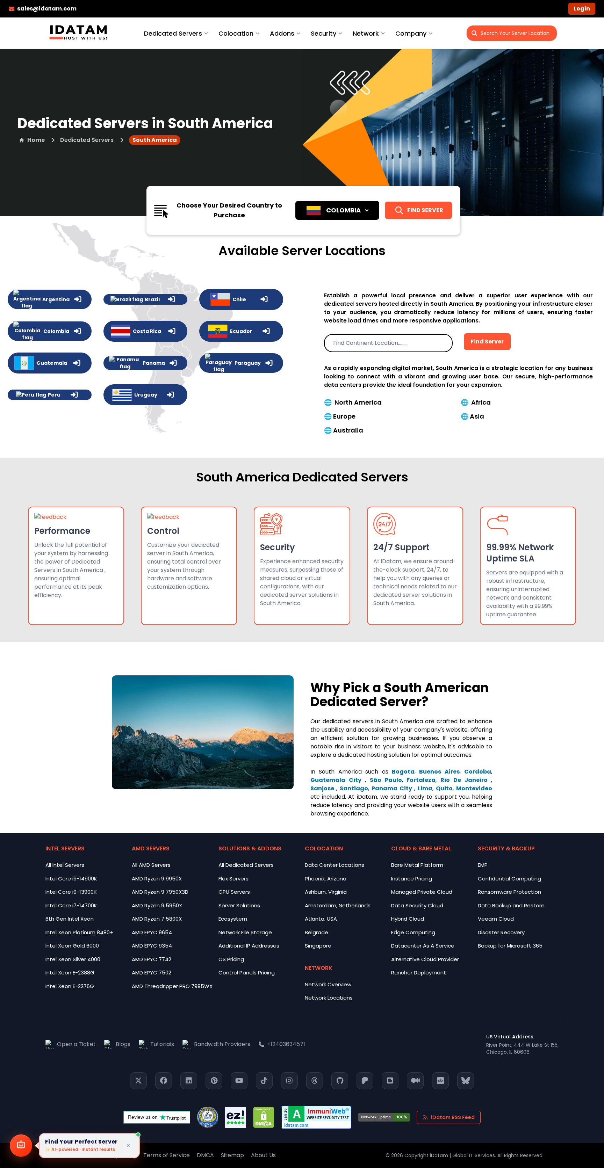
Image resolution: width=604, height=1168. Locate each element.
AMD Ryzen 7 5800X (157, 918)
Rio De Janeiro (465, 780)
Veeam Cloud (496, 918)
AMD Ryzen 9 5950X (157, 905)
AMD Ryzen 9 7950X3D (160, 891)
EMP (483, 865)
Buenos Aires (439, 772)
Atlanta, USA (321, 918)
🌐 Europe (339, 416)
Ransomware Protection (509, 891)
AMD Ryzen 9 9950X (157, 878)
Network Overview (328, 984)
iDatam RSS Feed (453, 1117)
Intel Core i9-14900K (71, 878)
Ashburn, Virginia (326, 891)
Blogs (123, 1044)
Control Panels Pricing (246, 972)
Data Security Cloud (417, 905)
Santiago (354, 788)
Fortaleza (421, 780)
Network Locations (329, 997)
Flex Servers (233, 878)
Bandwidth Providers (222, 1044)
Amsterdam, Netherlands (338, 905)
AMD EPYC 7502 (151, 972)
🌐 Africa (476, 402)
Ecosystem (232, 918)
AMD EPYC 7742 (151, 959)
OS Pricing (231, 959)
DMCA (205, 1155)
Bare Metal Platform (417, 865)
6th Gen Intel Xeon (69, 918)
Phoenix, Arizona (325, 878)
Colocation (235, 33)
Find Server (487, 342)
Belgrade (316, 932)
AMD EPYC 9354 (152, 945)
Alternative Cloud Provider (425, 959)
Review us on (143, 1117)
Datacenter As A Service (422, 945)
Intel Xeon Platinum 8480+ (79, 932)
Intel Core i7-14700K (71, 905)
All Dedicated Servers (246, 865)
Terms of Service (166, 1155)
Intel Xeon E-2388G (69, 972)
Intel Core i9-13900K (71, 891)
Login (582, 9)
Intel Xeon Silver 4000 (72, 959)
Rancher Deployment (418, 972)
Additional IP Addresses (248, 945)
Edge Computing (413, 932)
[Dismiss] (128, 1145)
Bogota (403, 772)
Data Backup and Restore (511, 905)
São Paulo (386, 780)
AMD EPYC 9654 (152, 932)
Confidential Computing (509, 878)
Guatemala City (337, 780)
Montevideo (474, 788)
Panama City (393, 788)
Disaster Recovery (501, 932)
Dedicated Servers (173, 33)
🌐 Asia (472, 416)
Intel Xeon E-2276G (69, 986)
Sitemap (232, 1155)
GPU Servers (234, 891)
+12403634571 (286, 1044)
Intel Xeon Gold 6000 (72, 945)
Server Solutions (239, 905)
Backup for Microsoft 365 (510, 945)
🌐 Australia (343, 430)
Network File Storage (245, 932)
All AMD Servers (151, 865)
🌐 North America (353, 402)
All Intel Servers (64, 865)
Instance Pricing (411, 878)
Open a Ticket (76, 1044)
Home (36, 140)
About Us (263, 1155)
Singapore (318, 945)
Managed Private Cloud (421, 891)
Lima (425, 788)
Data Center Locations (334, 865)
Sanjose (323, 788)
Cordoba (477, 772)
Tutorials (162, 1044)
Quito (444, 788)
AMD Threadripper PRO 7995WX (172, 986)
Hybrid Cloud (407, 918)
